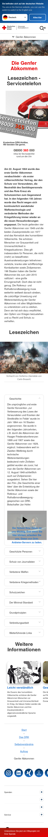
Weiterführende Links (20, 633)
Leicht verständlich (20, 687)
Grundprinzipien (17, 612)
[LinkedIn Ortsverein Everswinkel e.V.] (18, 773)
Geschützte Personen (20, 551)
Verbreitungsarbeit (19, 622)
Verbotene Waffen (18, 571)
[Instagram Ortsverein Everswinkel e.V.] (8, 773)
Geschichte (15, 398)
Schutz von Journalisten (22, 561)
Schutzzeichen (17, 592)
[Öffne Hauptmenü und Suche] (42, 28)
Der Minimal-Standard (21, 602)
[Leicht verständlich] (24, 672)
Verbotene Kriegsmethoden (23, 582)
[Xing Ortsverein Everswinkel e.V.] (29, 773)
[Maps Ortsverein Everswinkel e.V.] (39, 773)
